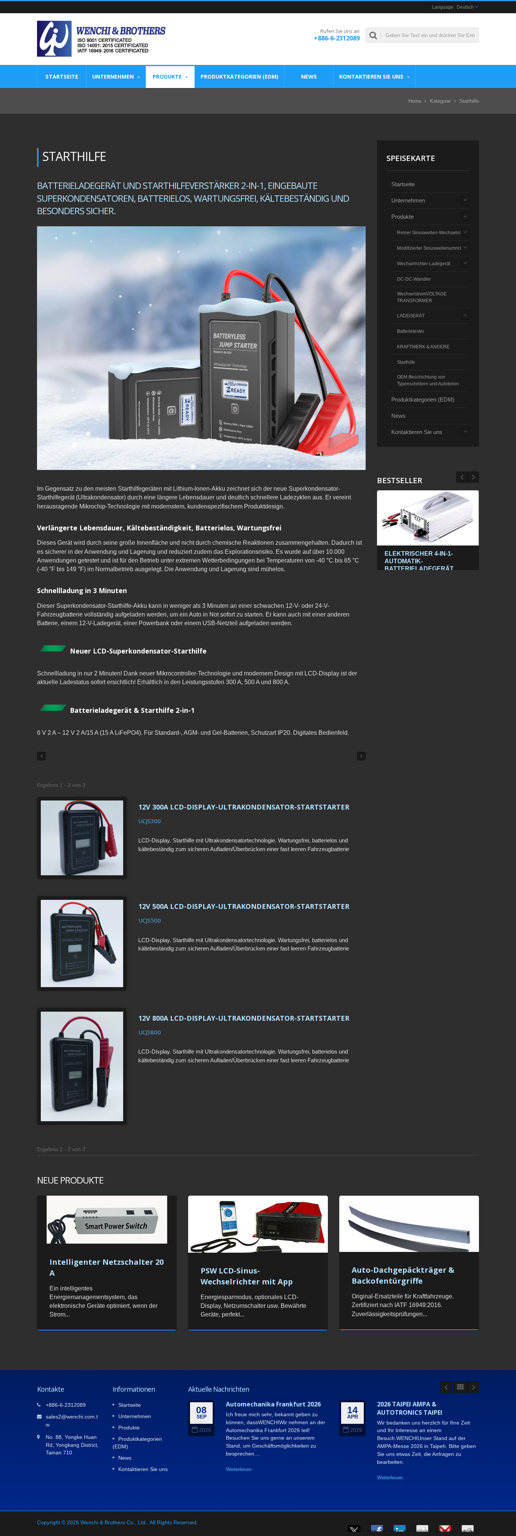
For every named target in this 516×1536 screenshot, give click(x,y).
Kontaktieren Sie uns (372, 76)
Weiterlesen (239, 1469)
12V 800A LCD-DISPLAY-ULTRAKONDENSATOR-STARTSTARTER (243, 1018)
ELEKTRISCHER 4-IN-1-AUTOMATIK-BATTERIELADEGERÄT (419, 561)
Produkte (168, 76)
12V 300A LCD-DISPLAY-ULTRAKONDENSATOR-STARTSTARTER (243, 806)
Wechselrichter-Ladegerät (423, 263)
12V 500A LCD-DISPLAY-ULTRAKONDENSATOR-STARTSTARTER (243, 906)
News (309, 76)
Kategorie (440, 101)
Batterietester (410, 331)
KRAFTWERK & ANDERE (423, 346)
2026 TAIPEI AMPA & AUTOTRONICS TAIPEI (409, 1408)
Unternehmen (113, 76)
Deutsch (465, 7)
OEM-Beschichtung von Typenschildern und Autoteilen (428, 380)
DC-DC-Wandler (414, 279)
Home (414, 101)
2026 (205, 1430)
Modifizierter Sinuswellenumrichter (432, 248)
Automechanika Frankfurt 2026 (273, 1404)
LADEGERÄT (411, 315)
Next (462, 477)
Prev (473, 477)
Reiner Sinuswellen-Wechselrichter (433, 232)
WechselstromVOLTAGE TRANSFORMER (421, 297)
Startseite (61, 76)
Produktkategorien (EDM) (239, 76)
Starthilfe (406, 362)
